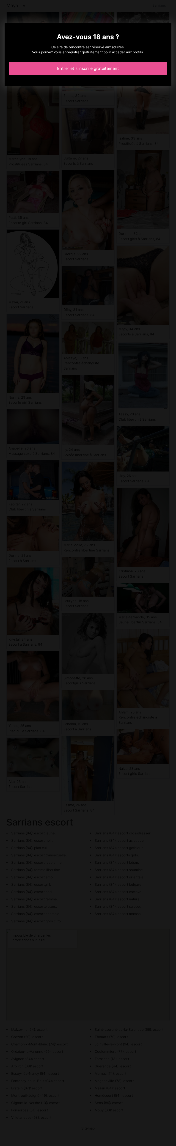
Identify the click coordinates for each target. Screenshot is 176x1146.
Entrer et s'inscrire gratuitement (88, 68)
